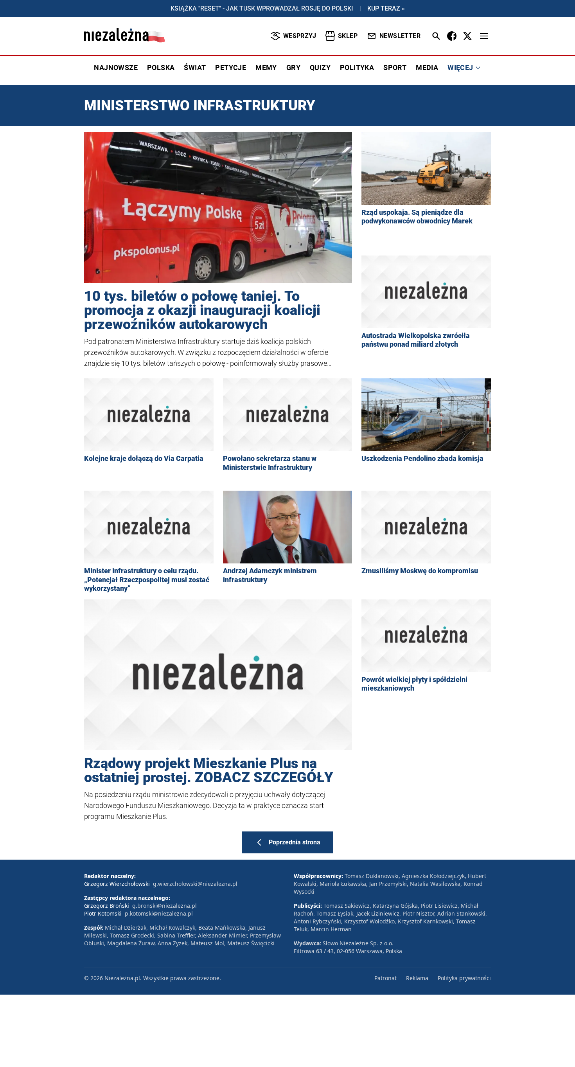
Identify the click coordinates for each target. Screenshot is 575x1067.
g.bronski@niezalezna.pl (164, 905)
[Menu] (484, 36)
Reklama (417, 978)
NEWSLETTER (399, 36)
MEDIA (427, 67)
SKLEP (348, 36)
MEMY (266, 67)
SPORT (394, 67)
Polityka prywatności (464, 978)
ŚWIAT (195, 67)
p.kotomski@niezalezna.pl (159, 913)
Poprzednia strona (294, 842)
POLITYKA (357, 67)
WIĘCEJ (460, 67)
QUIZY (320, 67)
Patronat (385, 978)
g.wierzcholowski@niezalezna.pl (195, 883)
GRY (293, 67)
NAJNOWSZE (116, 67)
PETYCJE (230, 67)
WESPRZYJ (299, 36)
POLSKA (160, 67)
